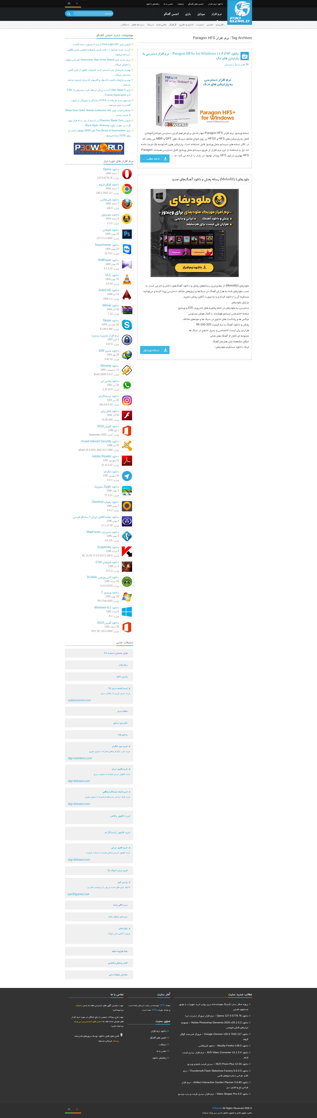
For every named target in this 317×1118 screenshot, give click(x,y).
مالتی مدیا (161, 24)
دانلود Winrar (111, 305)
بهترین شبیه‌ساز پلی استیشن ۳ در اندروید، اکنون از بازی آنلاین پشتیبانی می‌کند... (99, 72)
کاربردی (219, 24)
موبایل (201, 14)
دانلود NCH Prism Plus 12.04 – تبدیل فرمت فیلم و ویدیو (217, 1063)
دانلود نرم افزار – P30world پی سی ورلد (239, 12)
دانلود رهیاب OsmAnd (105, 501)
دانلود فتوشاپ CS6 (107, 562)
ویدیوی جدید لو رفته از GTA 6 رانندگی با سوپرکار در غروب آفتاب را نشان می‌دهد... (100, 103)
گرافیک (172, 24)
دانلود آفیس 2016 (108, 426)
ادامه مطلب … (151, 158)
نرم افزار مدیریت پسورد (105, 335)
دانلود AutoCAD (109, 290)
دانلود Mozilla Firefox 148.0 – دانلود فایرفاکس (223, 1045)
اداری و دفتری (186, 24)
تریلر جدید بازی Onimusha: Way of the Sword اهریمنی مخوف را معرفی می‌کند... (98, 62)
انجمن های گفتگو (196, 3)
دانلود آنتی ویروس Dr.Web (103, 577)
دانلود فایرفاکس (109, 199)
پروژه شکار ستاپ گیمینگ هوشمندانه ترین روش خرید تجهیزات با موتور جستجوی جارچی (213, 1007)
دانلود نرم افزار (215, 3)
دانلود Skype (111, 320)
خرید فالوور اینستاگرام (117, 832)
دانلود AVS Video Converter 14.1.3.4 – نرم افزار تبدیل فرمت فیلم (215, 1055)
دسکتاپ (125, 24)
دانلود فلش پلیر (110, 411)
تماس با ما (168, 3)
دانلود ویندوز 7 (110, 592)
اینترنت (200, 24)
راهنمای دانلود (152, 3)
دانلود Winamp (109, 365)
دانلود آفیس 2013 (108, 622)
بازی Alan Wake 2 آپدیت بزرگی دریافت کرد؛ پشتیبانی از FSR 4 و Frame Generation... (98, 92)
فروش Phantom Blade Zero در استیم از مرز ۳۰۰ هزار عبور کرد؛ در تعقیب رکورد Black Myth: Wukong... (99, 123)
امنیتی (210, 24)
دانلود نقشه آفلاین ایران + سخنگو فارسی (96, 516)
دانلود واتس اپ (110, 380)
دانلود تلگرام (111, 471)
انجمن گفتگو (171, 14)
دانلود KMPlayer (108, 260)
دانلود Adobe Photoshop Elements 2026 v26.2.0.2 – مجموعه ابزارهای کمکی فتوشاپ (214, 1025)
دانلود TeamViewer (107, 244)
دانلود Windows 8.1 (106, 607)
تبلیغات (180, 3)
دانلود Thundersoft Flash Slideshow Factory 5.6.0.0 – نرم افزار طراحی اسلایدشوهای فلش (215, 1073)
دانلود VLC (112, 275)
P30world (217, 1108)
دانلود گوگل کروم (109, 184)
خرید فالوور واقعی (120, 815)
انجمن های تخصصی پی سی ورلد (88, 1021)
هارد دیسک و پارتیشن (234, 64)
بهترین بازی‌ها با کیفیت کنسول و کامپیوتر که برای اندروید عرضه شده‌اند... (99, 82)
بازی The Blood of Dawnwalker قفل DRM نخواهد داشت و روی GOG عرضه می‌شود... (99, 133)
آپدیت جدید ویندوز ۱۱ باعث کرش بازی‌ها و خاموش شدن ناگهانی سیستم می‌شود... (98, 52)
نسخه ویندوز (151, 350)
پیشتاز (116, 1040)
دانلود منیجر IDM (109, 350)
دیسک (150, 24)
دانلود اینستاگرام (109, 395)
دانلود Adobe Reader (105, 456)
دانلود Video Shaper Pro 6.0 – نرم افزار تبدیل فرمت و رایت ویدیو (213, 1093)
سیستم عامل (138, 24)
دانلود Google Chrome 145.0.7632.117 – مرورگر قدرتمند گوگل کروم (214, 1036)
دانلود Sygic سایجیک (106, 486)
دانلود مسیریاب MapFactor (103, 531)
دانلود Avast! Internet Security (100, 441)
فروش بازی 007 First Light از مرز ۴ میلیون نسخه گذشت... (100, 44)
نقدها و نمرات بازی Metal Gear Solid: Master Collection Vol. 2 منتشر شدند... (97, 113)
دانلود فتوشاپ (110, 229)
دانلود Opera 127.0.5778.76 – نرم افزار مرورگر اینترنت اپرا (216, 1015)
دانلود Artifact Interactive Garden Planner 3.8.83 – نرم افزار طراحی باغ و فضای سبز (215, 1085)
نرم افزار (216, 14)
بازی (188, 14)
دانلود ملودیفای (110, 214)
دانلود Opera (111, 169)
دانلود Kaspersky (108, 547)
